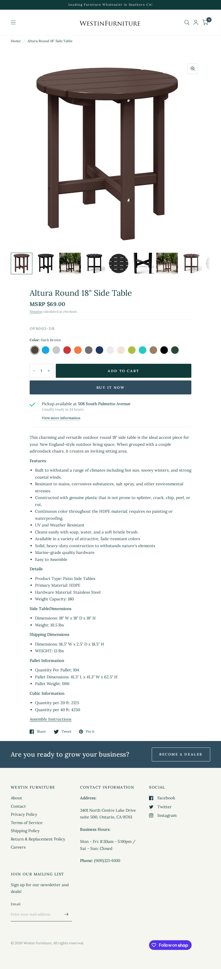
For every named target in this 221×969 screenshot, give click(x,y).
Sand (56, 350)
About (16, 797)
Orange (78, 350)
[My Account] (195, 22)
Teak (121, 350)
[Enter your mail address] (66, 914)
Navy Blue (99, 350)
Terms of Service (27, 822)
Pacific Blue (45, 350)
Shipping (36, 311)
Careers (18, 847)
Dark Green (175, 350)
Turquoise (142, 350)
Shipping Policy (25, 830)
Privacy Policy (24, 814)
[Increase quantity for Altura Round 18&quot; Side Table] (49, 370)
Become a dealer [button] (181, 754)
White (110, 350)
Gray (89, 350)
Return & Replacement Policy (38, 839)
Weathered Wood (153, 350)
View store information (61, 418)
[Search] (186, 22)
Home (16, 41)
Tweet (66, 731)
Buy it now (110, 387)
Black (164, 350)
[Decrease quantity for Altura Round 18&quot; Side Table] (34, 370)
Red (67, 350)
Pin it (90, 731)
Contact (18, 806)
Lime (132, 350)
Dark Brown (35, 350)
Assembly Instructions (50, 719)
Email (15, 904)
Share (41, 731)
